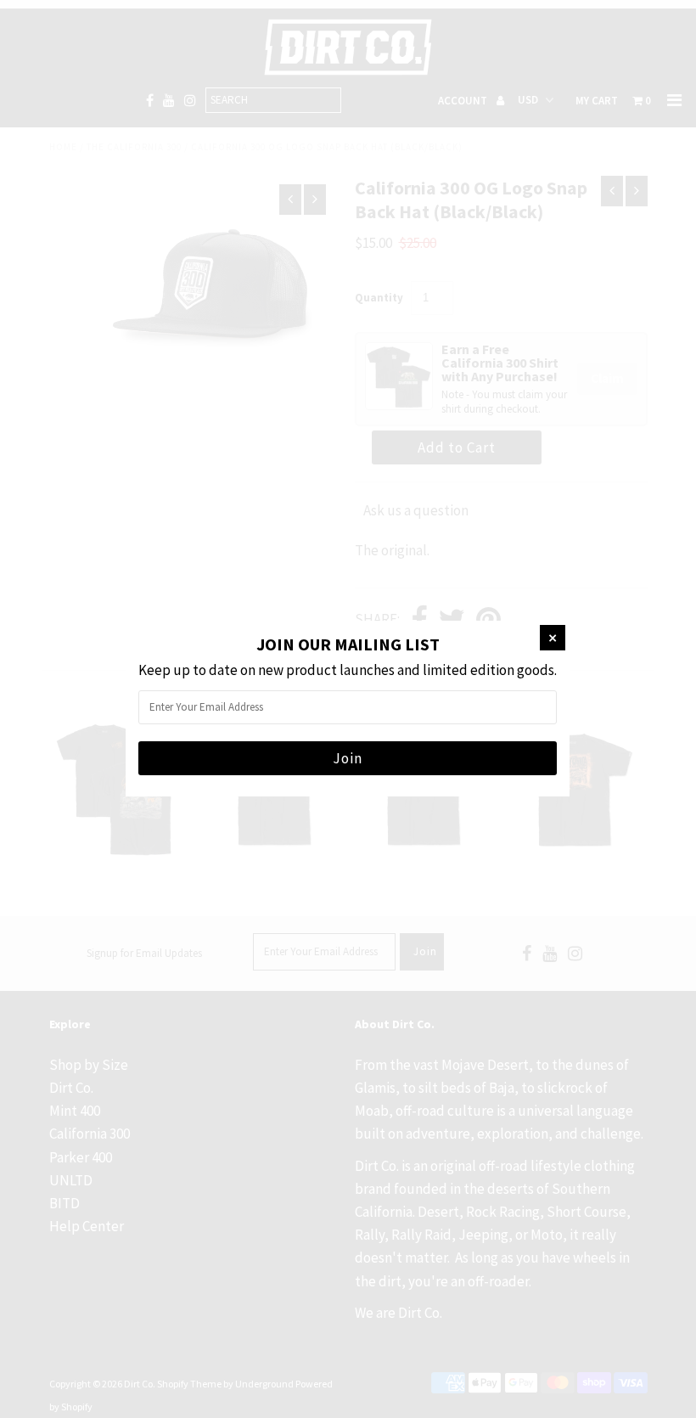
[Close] (552, 637)
